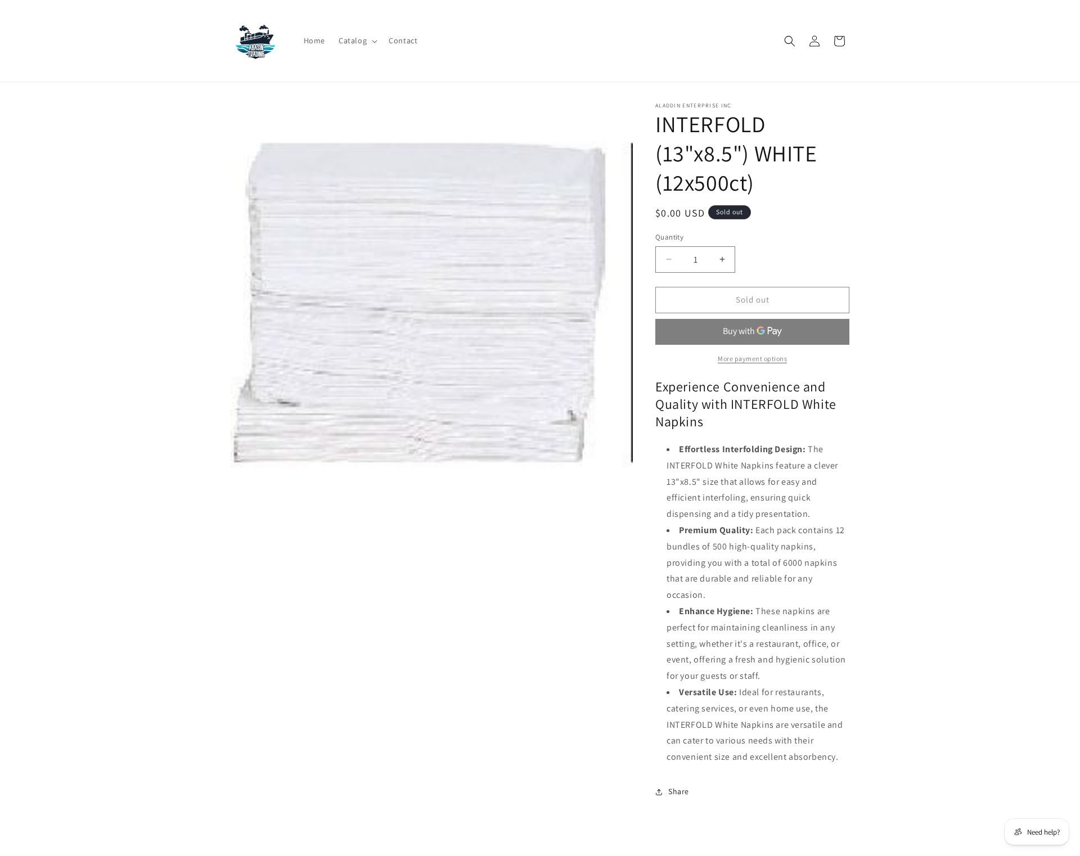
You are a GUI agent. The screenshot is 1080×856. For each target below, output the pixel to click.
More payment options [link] (752, 358)
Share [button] (678, 791)
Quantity (669, 237)
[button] (357, 40)
